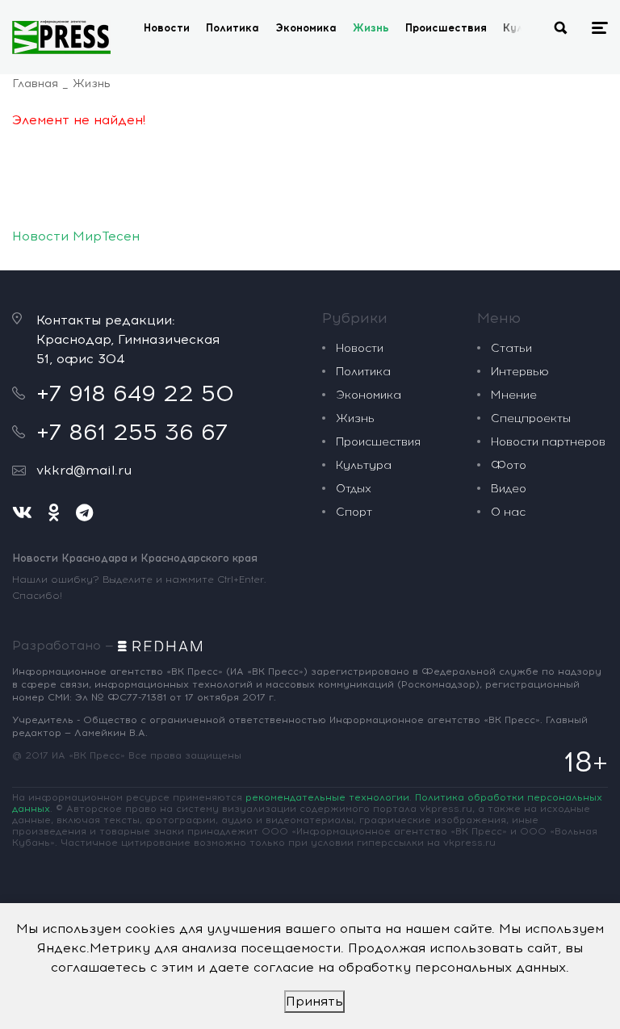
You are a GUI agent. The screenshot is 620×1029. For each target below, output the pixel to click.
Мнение (514, 395)
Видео (508, 489)
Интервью (520, 372)
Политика (232, 28)
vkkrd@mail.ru (84, 470)
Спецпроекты (531, 418)
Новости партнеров (548, 442)
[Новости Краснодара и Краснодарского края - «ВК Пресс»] (61, 37)
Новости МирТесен (76, 236)
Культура (364, 465)
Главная (35, 83)
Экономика (306, 28)
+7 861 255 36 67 (132, 431)
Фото (508, 465)
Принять (314, 1001)
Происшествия (446, 28)
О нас (508, 512)
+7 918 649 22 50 (135, 393)
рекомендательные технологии (327, 797)
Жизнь (371, 28)
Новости (167, 28)
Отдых (353, 489)
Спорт (354, 512)
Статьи (511, 348)
